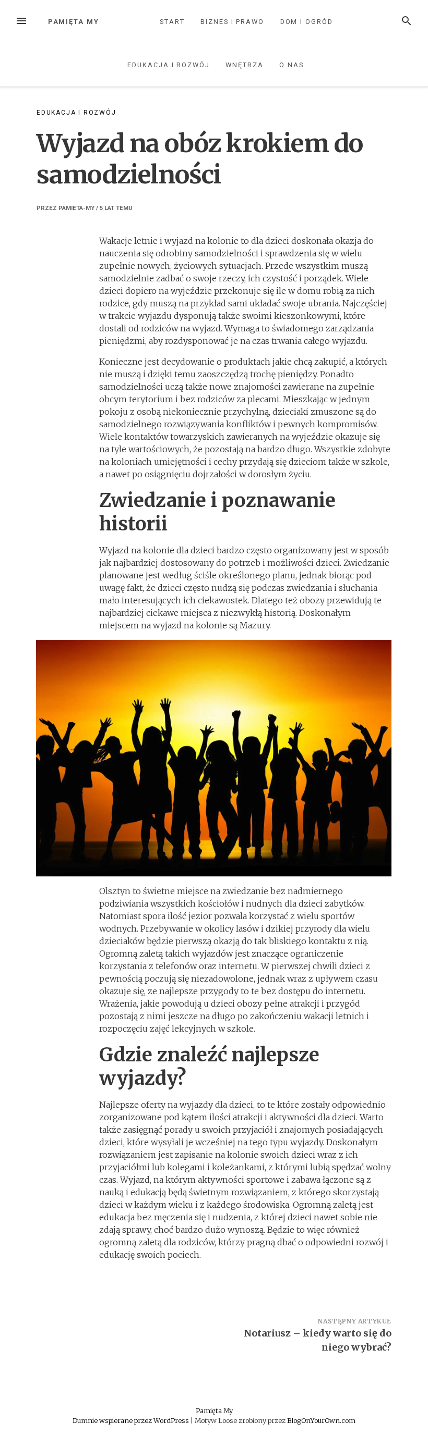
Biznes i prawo (232, 22)
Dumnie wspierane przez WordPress (132, 1420)
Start (172, 22)
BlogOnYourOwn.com (321, 1420)
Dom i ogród (306, 22)
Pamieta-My (76, 208)
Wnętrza (244, 65)
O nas (291, 65)
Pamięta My (73, 22)
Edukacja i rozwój (168, 65)
